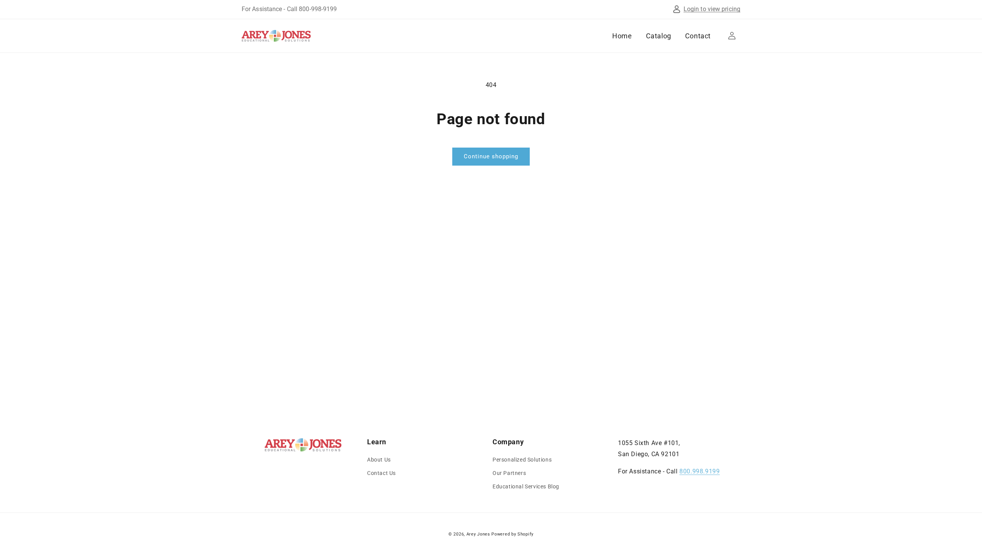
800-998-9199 (318, 9)
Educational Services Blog (526, 486)
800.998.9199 (699, 471)
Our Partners (509, 473)
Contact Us (381, 473)
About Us (379, 460)
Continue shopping (491, 156)
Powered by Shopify (512, 534)
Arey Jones (478, 534)
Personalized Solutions (522, 460)
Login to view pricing (712, 9)
